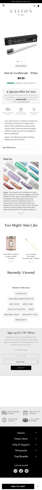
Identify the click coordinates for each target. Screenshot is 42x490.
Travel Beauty (21, 320)
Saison (21, 432)
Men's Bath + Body (11, 315)
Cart (38, 6)
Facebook (21, 471)
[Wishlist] (37, 486)
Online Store (21, 438)
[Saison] (21, 13)
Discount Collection (16, 309)
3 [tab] (22, 61)
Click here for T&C (24, 102)
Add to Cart (18, 486)
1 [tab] (17, 61)
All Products (21, 293)
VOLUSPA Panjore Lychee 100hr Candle (11, 256)
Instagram (15, 471)
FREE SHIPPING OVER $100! (21, 1)
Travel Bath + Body (30, 315)
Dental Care (28, 304)
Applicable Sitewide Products (21, 299)
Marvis (5, 192)
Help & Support (21, 444)
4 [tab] (24, 61)
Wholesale (21, 450)
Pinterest (27, 471)
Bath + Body (14, 304)
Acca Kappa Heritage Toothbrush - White (31, 256)
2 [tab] (20, 61)
